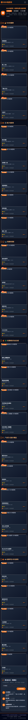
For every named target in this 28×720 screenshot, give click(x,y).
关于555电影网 (10, 716)
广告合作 (19, 716)
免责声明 (15, 716)
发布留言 (21, 688)
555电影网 (7, 2)
